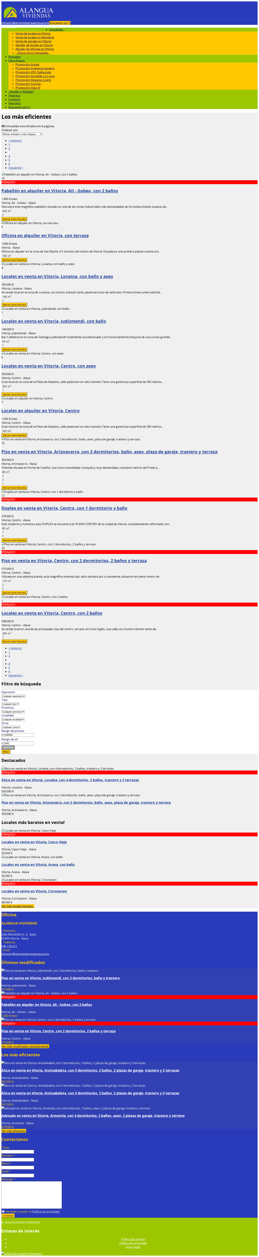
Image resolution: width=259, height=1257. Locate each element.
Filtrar (6, 751)
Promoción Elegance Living (33, 80)
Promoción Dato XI (28, 88)
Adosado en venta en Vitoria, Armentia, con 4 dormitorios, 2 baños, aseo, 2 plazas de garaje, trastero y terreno (93, 1115)
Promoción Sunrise (28, 84)
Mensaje (8, 1179)
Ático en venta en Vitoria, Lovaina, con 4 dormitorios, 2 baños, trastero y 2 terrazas (70, 780)
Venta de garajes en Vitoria (33, 41)
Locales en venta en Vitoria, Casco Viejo (34, 842)
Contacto (14, 99)
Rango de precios (12, 731)
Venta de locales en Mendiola (35, 37)
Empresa (14, 95)
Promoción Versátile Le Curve (35, 76)
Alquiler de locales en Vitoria (34, 45)
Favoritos (14, 103)
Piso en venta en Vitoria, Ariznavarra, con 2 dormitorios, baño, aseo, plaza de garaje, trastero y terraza (109, 451)
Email (6, 1171)
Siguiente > (15, 168)
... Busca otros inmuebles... (33, 53)
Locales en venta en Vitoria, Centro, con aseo (48, 366)
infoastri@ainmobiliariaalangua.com (25, 23)
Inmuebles (56, 30)
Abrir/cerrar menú (13, 3)
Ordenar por (9, 130)
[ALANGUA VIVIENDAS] (28, 19)
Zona (4, 723)
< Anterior (15, 141)
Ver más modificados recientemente (25, 1046)
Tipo (4, 700)
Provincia (7, 708)
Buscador (14, 57)
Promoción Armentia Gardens (35, 68)
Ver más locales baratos (17, 906)
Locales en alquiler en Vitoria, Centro (40, 410)
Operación (8, 692)
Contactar (8, 1215)
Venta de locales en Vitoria (33, 33)
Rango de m (9, 739)
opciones (8, 747)
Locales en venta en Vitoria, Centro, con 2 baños (51, 613)
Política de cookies (133, 1239)
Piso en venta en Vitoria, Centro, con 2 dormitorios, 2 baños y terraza (74, 560)
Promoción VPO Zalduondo (33, 72)
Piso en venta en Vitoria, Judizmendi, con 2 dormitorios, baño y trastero (60, 978)
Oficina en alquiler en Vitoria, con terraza (45, 235)
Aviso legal (133, 1247)
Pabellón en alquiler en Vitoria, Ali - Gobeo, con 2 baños (59, 190)
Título (5, 1148)
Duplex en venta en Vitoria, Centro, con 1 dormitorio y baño (64, 508)
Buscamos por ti (60, 23)
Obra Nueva (17, 61)
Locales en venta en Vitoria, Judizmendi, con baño (53, 321)
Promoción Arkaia (27, 64)
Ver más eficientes (13, 1131)
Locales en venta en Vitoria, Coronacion (34, 891)
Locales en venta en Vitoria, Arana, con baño (38, 864)
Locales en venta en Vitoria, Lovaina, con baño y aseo (57, 276)
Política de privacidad (45, 1211)
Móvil (6, 1163)
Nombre (8, 1155)
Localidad (7, 715)
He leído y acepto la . (32, 1211)
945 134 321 (9, 27)
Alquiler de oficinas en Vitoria (35, 49)
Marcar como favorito (14, 219)
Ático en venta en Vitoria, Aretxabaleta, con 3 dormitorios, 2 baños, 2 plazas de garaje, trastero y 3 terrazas (90, 1070)
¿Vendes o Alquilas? (21, 92)
